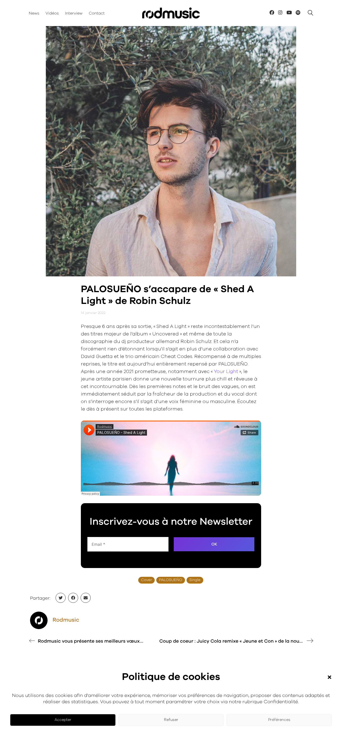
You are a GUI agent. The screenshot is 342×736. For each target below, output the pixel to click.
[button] (329, 677)
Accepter (63, 720)
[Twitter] (61, 598)
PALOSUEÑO (170, 580)
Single (195, 580)
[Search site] (310, 13)
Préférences (279, 720)
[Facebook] (73, 598)
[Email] (86, 598)
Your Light (226, 371)
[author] (39, 620)
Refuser (171, 720)
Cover (146, 580)
